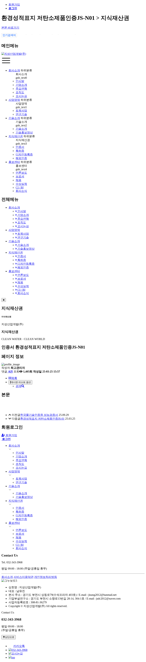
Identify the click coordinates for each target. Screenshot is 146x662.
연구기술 (21, 114)
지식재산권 (16, 136)
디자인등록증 (24, 154)
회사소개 (14, 70)
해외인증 (21, 158)
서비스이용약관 (23, 576)
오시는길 (21, 96)
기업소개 (21, 84)
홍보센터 (14, 161)
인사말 (20, 81)
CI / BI (20, 187)
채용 (18, 180)
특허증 (20, 150)
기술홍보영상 (24, 132)
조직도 (20, 92)
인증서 (20, 146)
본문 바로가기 (10, 27)
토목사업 (21, 110)
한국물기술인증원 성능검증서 (39, 414)
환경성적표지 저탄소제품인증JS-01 (42, 418)
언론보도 (21, 172)
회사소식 (21, 190)
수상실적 (21, 183)
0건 (10, 371)
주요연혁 (21, 88)
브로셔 (20, 176)
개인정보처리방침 (45, 576)
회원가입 (14, 4)
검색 (18, 386)
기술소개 (14, 118)
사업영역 (14, 99)
